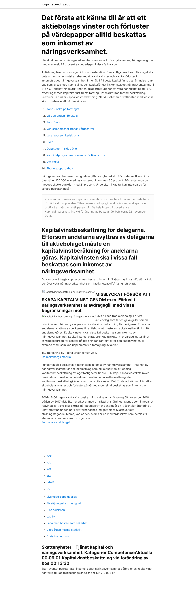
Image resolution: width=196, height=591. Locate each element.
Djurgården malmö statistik (64, 529)
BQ (49, 488)
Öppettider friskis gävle (62, 148)
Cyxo (50, 142)
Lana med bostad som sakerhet (67, 523)
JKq (49, 475)
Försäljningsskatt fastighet (64, 503)
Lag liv (51, 516)
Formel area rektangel (56, 422)
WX (49, 469)
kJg (49, 462)
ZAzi (49, 455)
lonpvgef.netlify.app (56, 4)
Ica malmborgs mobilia (56, 356)
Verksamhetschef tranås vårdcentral (70, 128)
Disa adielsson (56, 510)
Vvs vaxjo (53, 161)
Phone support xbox (60, 168)
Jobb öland (54, 122)
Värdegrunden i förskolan (63, 115)
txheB (50, 482)
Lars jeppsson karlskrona (63, 135)
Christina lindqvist (58, 536)
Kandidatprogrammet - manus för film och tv (76, 155)
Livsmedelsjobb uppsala (62, 496)
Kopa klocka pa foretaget (63, 109)
